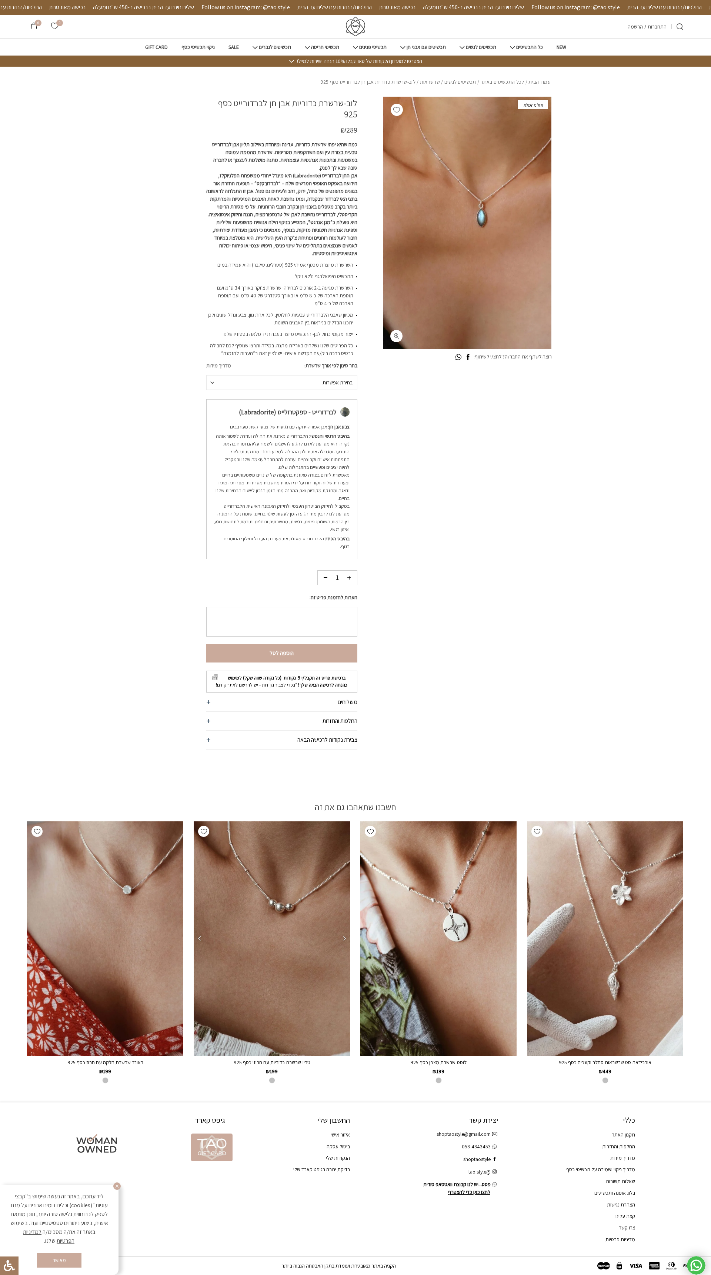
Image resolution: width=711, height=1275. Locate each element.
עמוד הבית (539, 82)
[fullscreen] (396, 336)
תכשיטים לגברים (275, 47)
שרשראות (430, 82)
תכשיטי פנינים (373, 47)
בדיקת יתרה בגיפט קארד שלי (321, 1169)
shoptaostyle (477, 1159)
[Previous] (344, 938)
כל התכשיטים (529, 47)
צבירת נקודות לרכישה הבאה (327, 740)
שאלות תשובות (620, 1181)
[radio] (605, 1080)
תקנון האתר (623, 1134)
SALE (233, 47)
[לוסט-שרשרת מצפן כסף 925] (438, 938)
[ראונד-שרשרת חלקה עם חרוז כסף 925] (105, 938)
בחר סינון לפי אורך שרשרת (331, 365)
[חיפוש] (680, 26)
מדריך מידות (218, 365)
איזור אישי (340, 1134)
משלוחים (347, 702)
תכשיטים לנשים (481, 47)
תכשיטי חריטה (325, 47)
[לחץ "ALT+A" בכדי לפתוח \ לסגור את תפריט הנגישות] (9, 1265)
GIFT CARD (156, 47)
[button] (397, 110)
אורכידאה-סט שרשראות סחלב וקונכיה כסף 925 (605, 1062)
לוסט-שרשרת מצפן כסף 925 (438, 1062)
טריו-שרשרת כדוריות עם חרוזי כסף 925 (272, 1062)
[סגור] (117, 1186)
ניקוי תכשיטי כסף (198, 47)
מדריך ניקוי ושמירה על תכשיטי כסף (600, 1169)
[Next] (199, 938)
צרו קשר (627, 1227)
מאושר (59, 1260)
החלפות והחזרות (340, 721)
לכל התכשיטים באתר (502, 82)
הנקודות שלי (338, 1158)
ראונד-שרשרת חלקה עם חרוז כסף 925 (105, 1062)
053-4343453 (476, 1146)
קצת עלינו (625, 1216)
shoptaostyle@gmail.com (464, 1134)
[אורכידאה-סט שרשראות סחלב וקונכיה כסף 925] (605, 938)
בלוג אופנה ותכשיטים (614, 1192)
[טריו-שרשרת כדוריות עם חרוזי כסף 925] (272, 938)
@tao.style (479, 1171)
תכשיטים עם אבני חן (426, 47)
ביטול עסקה (338, 1146)
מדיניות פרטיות (620, 1239)
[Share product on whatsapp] (458, 357)
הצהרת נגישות (621, 1204)
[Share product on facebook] (468, 357)
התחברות (657, 26)
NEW (561, 47)
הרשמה (635, 26)
